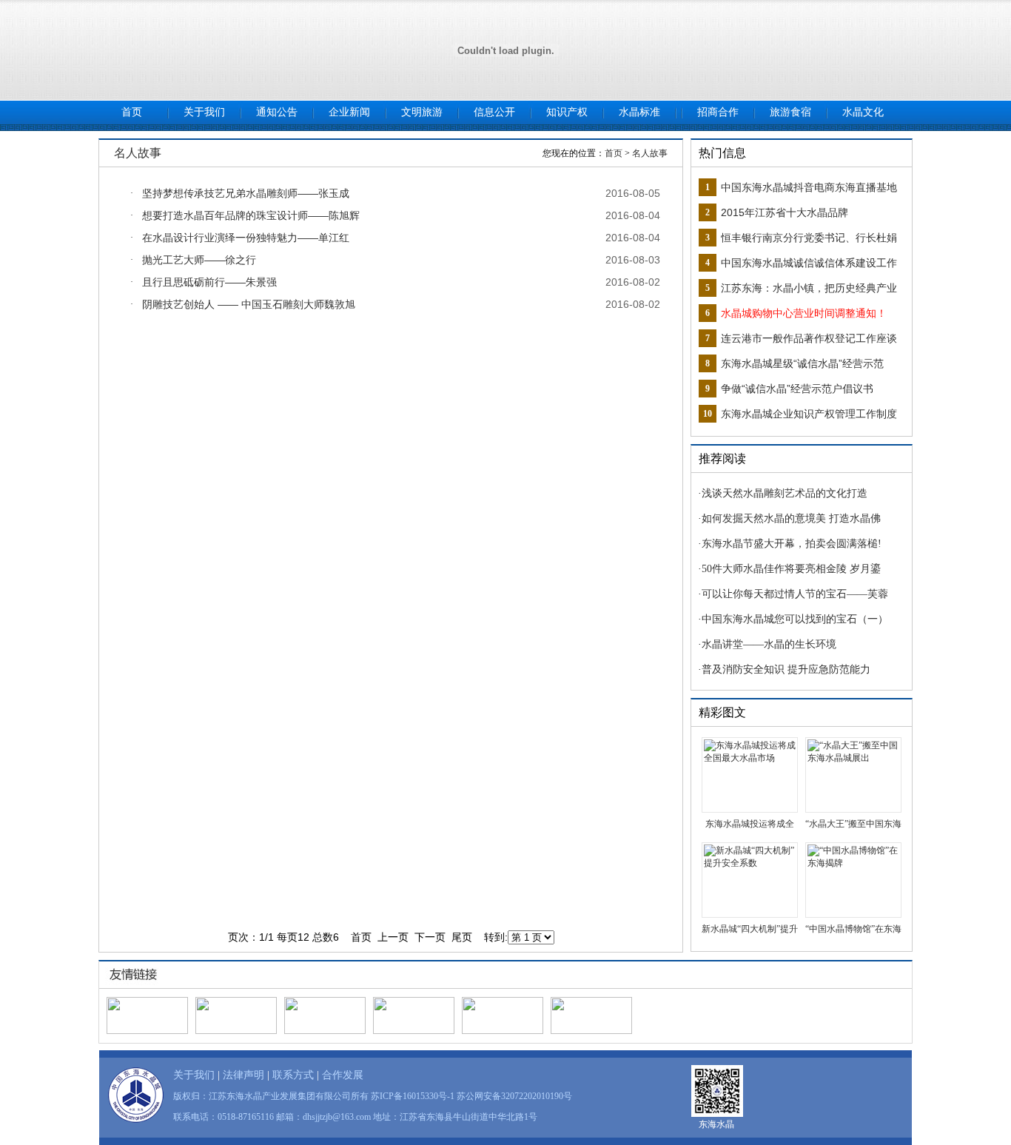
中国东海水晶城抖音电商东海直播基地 (809, 187)
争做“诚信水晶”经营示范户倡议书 (797, 388)
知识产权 (567, 112)
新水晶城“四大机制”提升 (750, 929)
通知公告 (277, 112)
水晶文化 (863, 112)
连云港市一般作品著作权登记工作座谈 (809, 338)
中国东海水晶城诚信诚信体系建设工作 (809, 263)
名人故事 (650, 153)
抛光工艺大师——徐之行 (199, 260)
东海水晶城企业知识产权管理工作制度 (809, 414)
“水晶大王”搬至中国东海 (853, 824)
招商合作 (718, 112)
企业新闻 (349, 112)
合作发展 (342, 1075)
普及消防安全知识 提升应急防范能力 (786, 669)
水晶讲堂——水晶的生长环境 (769, 644)
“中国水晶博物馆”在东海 (853, 929)
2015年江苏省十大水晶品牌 (784, 212)
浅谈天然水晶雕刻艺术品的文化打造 (784, 493)
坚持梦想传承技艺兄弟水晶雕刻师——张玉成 (245, 193)
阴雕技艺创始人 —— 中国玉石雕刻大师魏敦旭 (248, 304)
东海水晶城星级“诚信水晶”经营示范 (802, 363)
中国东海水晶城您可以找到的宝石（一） (795, 619)
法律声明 (243, 1075)
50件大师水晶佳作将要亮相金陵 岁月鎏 (791, 568)
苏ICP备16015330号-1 (412, 1096)
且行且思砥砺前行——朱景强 (209, 282)
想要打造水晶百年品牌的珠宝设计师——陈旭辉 (251, 215)
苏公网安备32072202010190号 (514, 1096)
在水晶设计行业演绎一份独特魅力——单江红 (245, 238)
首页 (131, 112)
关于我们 (204, 112)
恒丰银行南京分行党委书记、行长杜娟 (809, 238)
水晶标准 (639, 112)
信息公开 (494, 112)
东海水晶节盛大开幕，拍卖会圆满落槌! (791, 543)
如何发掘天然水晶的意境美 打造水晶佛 (791, 518)
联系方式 (293, 1075)
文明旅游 (422, 112)
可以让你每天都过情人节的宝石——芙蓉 (795, 594)
